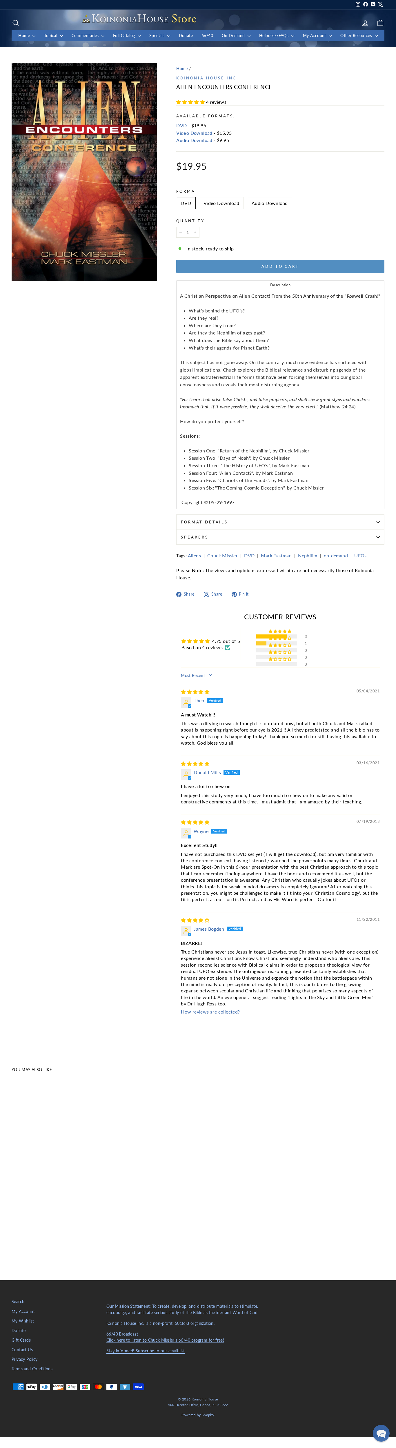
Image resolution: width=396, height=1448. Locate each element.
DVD (181, 125)
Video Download (194, 133)
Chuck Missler (222, 555)
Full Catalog (124, 35)
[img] (195, 691)
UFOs (360, 555)
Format (187, 191)
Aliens (194, 555)
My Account (315, 35)
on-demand (336, 555)
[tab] (280, 284)
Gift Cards (21, 1340)
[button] (191, 102)
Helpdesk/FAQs (274, 35)
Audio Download (194, 140)
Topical (51, 35)
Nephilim (307, 555)
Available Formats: (205, 116)
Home (24, 35)
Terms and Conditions (32, 1369)
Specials (157, 35)
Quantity (190, 221)
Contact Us (22, 1349)
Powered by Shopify (197, 1415)
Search (18, 1301)
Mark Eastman (276, 555)
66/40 (207, 35)
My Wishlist (23, 1321)
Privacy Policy (25, 1359)
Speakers (194, 537)
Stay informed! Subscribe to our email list (145, 1351)
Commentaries (86, 35)
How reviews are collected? (210, 1011)
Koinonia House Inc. (207, 78)
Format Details (204, 522)
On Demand (234, 35)
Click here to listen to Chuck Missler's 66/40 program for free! (165, 1340)
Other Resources (356, 35)
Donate (186, 35)
